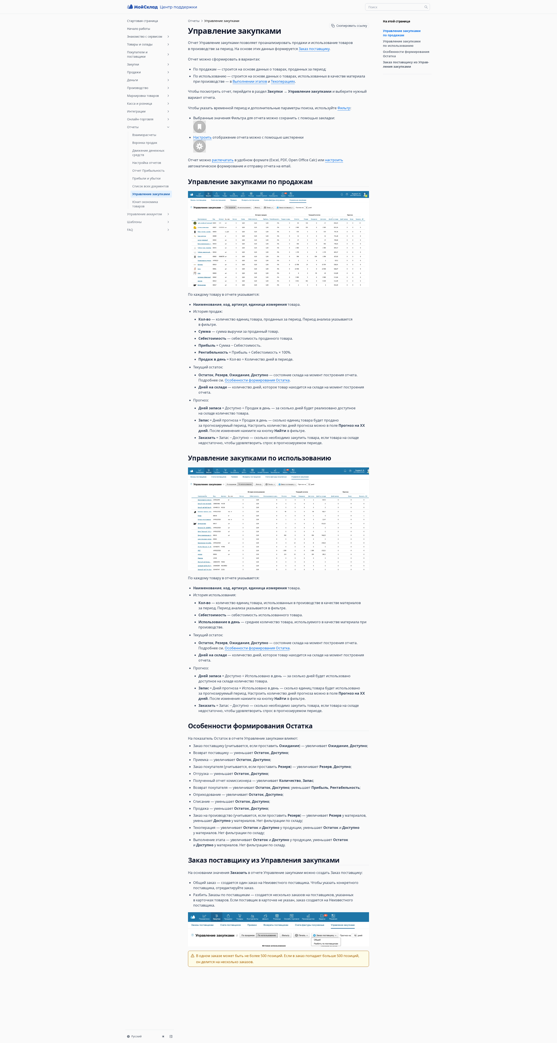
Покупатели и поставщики (137, 54)
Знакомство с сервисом (144, 36)
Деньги (132, 80)
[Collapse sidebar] (171, 1036)
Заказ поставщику (314, 48)
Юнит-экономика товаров (145, 204)
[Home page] (162, 7)
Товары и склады (140, 44)
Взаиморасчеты (144, 135)
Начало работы (138, 29)
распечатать (223, 160)
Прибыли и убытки (146, 178)
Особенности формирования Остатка (406, 54)
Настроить (202, 137)
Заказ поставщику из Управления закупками (406, 64)
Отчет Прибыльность (148, 170)
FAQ (130, 230)
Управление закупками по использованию (402, 43)
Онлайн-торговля (140, 119)
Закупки (133, 64)
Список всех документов (150, 186)
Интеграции (136, 111)
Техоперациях (283, 81)
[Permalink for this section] (316, 181)
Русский (136, 1036)
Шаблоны (134, 222)
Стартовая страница (142, 21)
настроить (334, 160)
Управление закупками (151, 194)
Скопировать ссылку (351, 26)
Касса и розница (139, 103)
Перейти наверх (393, 79)
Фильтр (343, 108)
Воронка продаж (144, 143)
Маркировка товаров (143, 96)
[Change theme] (163, 1036)
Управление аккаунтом (144, 214)
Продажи (134, 72)
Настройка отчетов (146, 163)
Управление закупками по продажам (402, 33)
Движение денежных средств (148, 152)
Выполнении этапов (250, 81)
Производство (137, 88)
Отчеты (133, 127)
